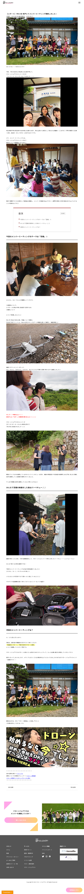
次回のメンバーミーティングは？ (30, 227)
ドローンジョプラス (29, 867)
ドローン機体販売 (29, 864)
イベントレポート (47, 850)
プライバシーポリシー (12, 857)
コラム (8, 850)
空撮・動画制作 (28, 853)
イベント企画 (28, 860)
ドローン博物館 (31, 776)
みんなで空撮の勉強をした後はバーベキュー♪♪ (35, 223)
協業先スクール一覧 (12, 864)
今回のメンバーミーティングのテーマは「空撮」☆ (35, 219)
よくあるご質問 (10, 860)
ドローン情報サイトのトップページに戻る (18, 778)
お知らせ (8, 846)
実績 (7, 853)
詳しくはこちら (21, 820)
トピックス (20, 773)
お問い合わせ (10, 867)
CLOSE (62, 213)
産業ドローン (28, 850)
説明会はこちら (74, 890)
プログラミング (28, 857)
